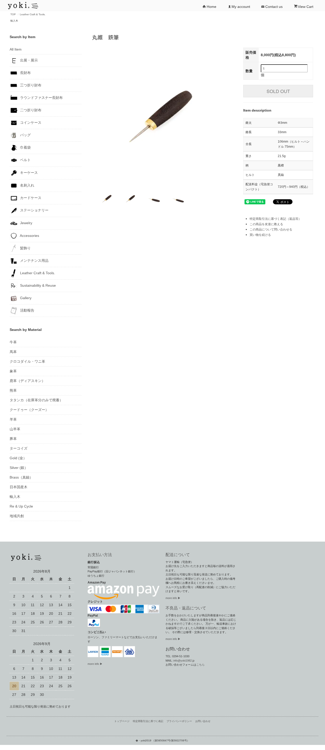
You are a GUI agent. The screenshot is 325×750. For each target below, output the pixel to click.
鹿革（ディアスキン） (27, 381)
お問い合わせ (202, 721)
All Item (16, 49)
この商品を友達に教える (266, 224)
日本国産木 (18, 487)
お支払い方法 (100, 555)
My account (241, 7)
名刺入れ (26, 185)
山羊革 (15, 429)
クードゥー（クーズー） (29, 410)
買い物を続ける (260, 235)
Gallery (25, 298)
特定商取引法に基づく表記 (148, 721)
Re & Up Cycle (21, 506)
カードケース (30, 197)
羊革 (13, 419)
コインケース (30, 122)
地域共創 (17, 516)
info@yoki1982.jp (183, 660)
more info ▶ (95, 663)
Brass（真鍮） (21, 477)
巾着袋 (25, 147)
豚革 (13, 439)
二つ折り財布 (30, 110)
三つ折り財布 (30, 85)
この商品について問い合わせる (271, 229)
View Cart (305, 7)
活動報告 (26, 310)
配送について (178, 555)
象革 (13, 371)
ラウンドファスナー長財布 (41, 98)
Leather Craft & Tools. (32, 14)
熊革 (13, 390)
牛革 (13, 342)
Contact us (274, 7)
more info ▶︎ (173, 598)
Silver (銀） (19, 468)
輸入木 (14, 20)
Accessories (29, 235)
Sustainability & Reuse (37, 285)
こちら (200, 664)
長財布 (25, 73)
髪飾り (25, 248)
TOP (13, 14)
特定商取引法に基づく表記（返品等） (275, 219)
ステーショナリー (33, 210)
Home (211, 7)
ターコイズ (18, 448)
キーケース (28, 173)
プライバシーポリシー (179, 721)
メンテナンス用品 (33, 260)
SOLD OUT (278, 91)
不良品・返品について (186, 608)
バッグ (25, 135)
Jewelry (25, 223)
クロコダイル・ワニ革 (27, 361)
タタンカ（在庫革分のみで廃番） (36, 400)
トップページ (121, 721)
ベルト (25, 160)
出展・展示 (28, 60)
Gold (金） (18, 458)
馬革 (13, 352)
